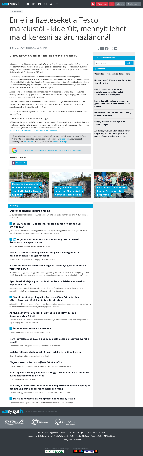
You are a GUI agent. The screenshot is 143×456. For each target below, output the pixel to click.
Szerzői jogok (78, 432)
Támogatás (102, 4)
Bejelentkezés (133, 4)
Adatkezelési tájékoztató (38, 436)
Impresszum (43, 432)
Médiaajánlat (109, 436)
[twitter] (40, 4)
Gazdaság (17, 11)
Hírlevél (77, 439)
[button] (57, 4)
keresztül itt (64, 139)
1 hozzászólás (21, 163)
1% (112, 4)
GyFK (72, 436)
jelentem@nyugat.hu (61, 141)
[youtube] (46, 4)
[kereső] (51, 4)
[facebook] (28, 4)
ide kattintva (29, 141)
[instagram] (34, 4)
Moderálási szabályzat (96, 432)
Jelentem (120, 4)
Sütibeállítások (82, 436)
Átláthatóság (96, 436)
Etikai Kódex (66, 432)
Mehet (129, 63)
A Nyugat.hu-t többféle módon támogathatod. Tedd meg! (33, 130)
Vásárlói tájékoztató (59, 436)
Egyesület (54, 432)
